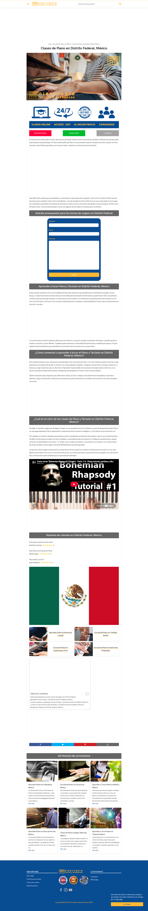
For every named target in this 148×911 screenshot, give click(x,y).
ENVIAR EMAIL (40, 133)
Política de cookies (33, 882)
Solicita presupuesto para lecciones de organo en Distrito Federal (53, 697)
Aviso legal (30, 876)
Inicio (50, 44)
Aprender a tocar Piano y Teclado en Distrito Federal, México (51, 699)
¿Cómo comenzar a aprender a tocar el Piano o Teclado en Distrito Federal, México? (59, 702)
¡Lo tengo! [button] (127, 904)
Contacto (94, 877)
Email (51, 230)
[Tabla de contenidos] (87, 693)
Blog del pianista (32, 886)
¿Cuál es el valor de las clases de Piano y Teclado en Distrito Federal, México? (57, 705)
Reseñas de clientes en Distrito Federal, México (46, 707)
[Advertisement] (74, 26)
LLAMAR (107, 133)
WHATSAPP (74, 133)
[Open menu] (28, 4)
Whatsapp (94, 880)
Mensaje (52, 239)
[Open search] (120, 4)
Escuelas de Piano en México (62, 44)
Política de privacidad (34, 879)
